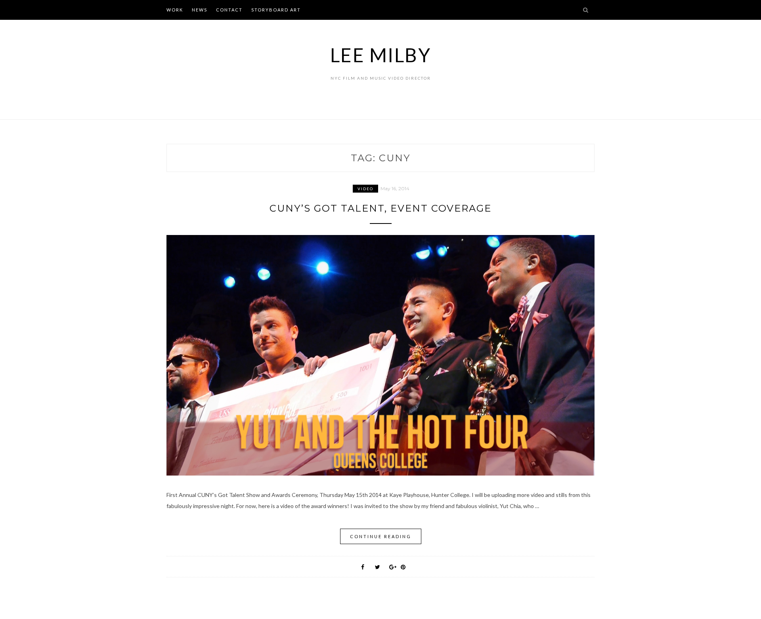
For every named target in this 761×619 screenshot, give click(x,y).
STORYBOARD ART (276, 9)
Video (365, 188)
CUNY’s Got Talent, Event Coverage (380, 208)
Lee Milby (380, 55)
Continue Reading (380, 536)
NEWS (199, 9)
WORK (174, 9)
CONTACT (229, 9)
